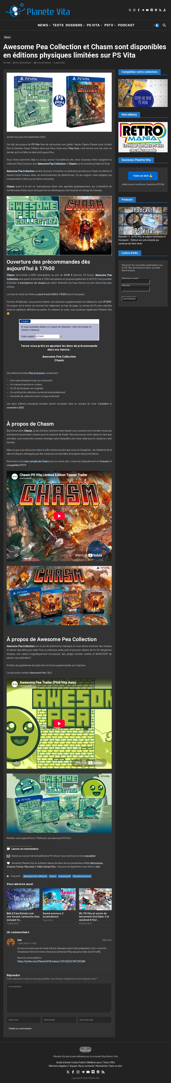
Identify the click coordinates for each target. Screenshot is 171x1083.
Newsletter (102, 1066)
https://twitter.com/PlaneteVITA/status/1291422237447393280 (51, 961)
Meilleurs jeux (94, 1062)
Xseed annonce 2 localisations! (53, 915)
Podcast (126, 25)
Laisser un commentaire (24, 848)
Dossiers (74, 25)
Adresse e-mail (130, 278)
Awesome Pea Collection (59, 356)
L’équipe (72, 1066)
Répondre (107, 940)
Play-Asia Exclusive (82, 876)
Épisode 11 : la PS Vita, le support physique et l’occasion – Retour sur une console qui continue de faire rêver (142, 240)
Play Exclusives (37, 373)
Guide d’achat (63, 1062)
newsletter (89, 856)
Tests (58, 25)
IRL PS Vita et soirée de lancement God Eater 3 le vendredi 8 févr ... (94, 916)
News (43, 25)
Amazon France (15, 866)
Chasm (59, 360)
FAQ (112, 1062)
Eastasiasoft (64, 876)
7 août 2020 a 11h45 (26, 943)
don (98, 866)
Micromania (96, 863)
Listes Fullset (79, 1062)
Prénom (126, 285)
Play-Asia (29, 866)
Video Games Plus (46, 866)
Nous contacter (87, 1066)
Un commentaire (23, 63)
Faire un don (115, 1066)
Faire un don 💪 (142, 175)
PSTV (108, 25)
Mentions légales (58, 1066)
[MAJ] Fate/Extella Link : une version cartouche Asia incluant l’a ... (23, 916)
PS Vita (93, 25)
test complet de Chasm (36, 461)
